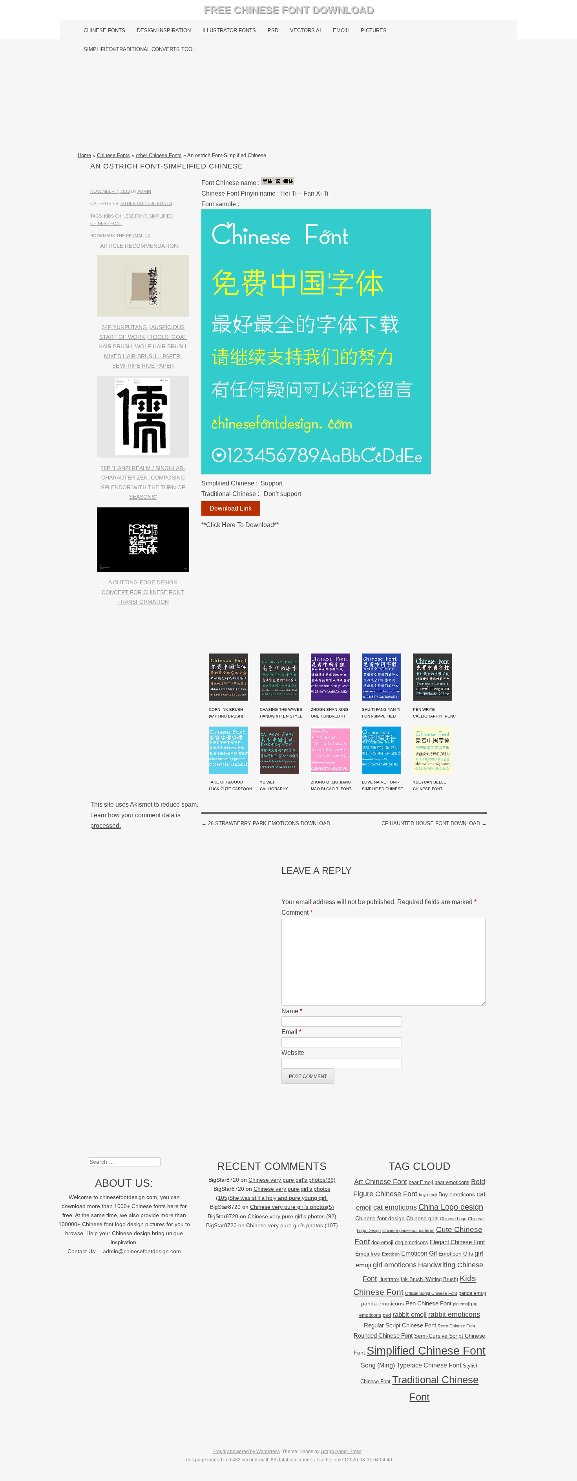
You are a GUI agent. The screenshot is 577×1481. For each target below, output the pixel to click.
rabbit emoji (410, 1314)
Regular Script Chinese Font (400, 1325)
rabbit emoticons (454, 1314)
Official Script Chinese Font (431, 1293)
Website (292, 1052)
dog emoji (382, 1242)
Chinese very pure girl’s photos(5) (292, 1207)
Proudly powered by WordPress (246, 1451)
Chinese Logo (453, 1218)
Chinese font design (380, 1218)
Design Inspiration (164, 30)
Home (84, 155)
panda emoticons (382, 1304)
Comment (296, 912)
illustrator (388, 1279)
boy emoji (428, 1194)
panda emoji (472, 1293)
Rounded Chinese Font (383, 1335)
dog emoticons (411, 1242)
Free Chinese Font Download (289, 9)
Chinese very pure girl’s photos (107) (292, 1225)
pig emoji (461, 1304)
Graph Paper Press (341, 1451)
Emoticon (391, 1254)
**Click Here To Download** (240, 525)
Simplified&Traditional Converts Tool (139, 49)
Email (291, 1032)
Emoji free (367, 1253)
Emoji (341, 30)
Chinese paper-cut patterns (408, 1230)
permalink (138, 235)
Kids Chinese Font (125, 216)
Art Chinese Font (380, 1181)
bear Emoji (421, 1182)
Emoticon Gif (419, 1253)
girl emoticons (394, 1265)
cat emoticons (395, 1207)
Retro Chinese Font (456, 1326)
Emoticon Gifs (455, 1253)
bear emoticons (452, 1182)
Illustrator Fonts (229, 30)
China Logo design (450, 1207)
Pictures (374, 30)
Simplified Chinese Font (426, 1350)
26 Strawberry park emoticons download (265, 823)
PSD (273, 30)
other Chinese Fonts (159, 155)
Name (291, 1011)
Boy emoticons (456, 1194)
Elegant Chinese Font (457, 1242)
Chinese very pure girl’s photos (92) (292, 1216)
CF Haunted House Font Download (434, 823)
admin (144, 191)
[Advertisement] (289, 105)
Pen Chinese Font (428, 1303)
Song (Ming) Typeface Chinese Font (411, 1365)
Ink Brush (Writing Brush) (429, 1279)
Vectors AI (305, 30)
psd (387, 1315)
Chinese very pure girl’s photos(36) (292, 1180)
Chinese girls (422, 1218)
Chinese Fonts (104, 30)
